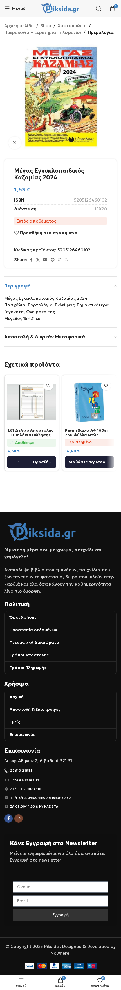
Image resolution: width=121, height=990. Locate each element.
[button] (31, 462)
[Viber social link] (66, 260)
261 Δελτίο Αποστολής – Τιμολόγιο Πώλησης (30, 432)
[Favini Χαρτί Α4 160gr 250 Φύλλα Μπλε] (89, 402)
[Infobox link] (60, 770)
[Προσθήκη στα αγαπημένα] (48, 385)
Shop (46, 25)
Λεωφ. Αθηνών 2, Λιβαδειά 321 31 (38, 760)
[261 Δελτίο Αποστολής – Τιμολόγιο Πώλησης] (31, 402)
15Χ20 (101, 209)
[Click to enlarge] (14, 143)
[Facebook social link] (31, 260)
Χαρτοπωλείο (72, 25)
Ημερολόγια (101, 32)
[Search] (98, 8)
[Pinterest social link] (52, 260)
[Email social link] (45, 260)
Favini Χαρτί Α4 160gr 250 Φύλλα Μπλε (86, 432)
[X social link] (38, 260)
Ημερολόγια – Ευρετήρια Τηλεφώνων (42, 32)
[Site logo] (60, 8)
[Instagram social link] (18, 818)
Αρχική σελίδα (19, 25)
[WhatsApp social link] (59, 260)
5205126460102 (90, 200)
